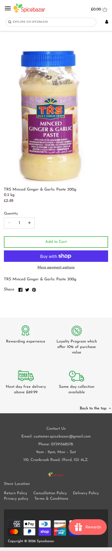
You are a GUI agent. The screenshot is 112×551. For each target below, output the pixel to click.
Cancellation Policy (50, 493)
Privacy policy (16, 499)
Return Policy (15, 493)
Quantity (11, 213)
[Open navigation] (8, 8)
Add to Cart (56, 242)
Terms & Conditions (51, 499)
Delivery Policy (86, 493)
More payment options (56, 267)
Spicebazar (45, 541)
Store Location (17, 484)
